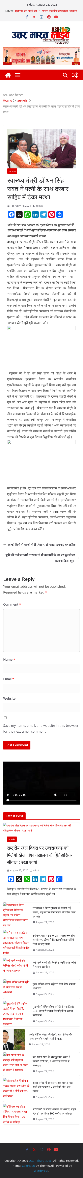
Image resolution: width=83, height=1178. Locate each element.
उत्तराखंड (12, 171)
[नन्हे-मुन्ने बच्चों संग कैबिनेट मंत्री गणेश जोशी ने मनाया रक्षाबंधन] (16, 967)
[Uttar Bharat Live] (8, 75)
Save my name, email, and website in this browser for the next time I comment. (41, 728)
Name (9, 659)
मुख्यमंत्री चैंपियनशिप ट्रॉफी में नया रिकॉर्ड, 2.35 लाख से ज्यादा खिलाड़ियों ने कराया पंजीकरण (54, 1011)
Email (8, 679)
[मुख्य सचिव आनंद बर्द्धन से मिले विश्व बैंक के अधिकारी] (16, 989)
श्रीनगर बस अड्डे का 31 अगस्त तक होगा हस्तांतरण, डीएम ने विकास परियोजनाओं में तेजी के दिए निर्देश (46, 13)
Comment (12, 604)
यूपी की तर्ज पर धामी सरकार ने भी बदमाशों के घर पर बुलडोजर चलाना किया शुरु (40, 558)
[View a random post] (75, 75)
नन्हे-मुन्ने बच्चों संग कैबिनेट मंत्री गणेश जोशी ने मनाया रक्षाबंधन (54, 965)
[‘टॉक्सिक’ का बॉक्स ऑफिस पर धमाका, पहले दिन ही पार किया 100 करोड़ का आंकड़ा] (16, 1114)
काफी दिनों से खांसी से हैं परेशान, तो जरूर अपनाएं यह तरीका (42, 544)
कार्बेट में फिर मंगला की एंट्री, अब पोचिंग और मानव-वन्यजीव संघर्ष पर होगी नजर (50, 1036)
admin (39, 205)
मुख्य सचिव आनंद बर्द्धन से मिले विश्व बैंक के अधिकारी (54, 986)
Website (9, 698)
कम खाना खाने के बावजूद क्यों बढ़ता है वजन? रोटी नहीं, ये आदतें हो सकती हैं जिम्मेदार (51, 1061)
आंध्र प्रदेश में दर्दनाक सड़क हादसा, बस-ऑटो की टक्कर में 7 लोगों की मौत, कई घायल (53, 1087)
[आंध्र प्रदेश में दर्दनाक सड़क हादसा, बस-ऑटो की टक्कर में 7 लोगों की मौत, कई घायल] (16, 1090)
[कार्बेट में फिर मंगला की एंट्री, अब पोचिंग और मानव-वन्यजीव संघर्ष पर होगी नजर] (14, 1039)
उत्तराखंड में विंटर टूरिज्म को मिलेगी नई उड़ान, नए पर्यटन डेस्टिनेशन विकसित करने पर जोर (54, 912)
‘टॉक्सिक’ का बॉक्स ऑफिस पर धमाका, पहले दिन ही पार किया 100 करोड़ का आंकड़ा (54, 1111)
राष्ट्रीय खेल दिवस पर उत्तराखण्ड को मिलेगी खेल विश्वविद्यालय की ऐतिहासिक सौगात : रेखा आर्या (39, 854)
